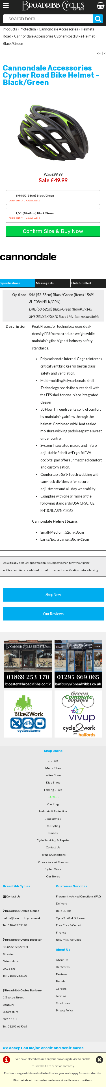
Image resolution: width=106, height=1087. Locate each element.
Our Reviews (53, 613)
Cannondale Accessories (58, 29)
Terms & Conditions (53, 854)
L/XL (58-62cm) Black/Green (31, 216)
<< (99, 53)
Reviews (61, 974)
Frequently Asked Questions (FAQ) (78, 896)
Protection (28, 29)
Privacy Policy (64, 1010)
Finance (61, 932)
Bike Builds (63, 910)
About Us (62, 959)
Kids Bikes (53, 782)
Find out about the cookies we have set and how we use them (52, 1080)
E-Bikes (53, 760)
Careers (61, 988)
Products (10, 29)
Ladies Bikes (53, 775)
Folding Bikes (53, 789)
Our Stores (53, 876)
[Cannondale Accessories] (28, 269)
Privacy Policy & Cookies (53, 862)
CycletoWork (53, 869)
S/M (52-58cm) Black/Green (31, 198)
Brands (53, 833)
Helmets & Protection (53, 811)
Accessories (53, 818)
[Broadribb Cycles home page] (53, 10)
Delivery (61, 903)
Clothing (53, 804)
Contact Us (53, 847)
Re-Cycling (53, 826)
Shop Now (53, 594)
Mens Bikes (53, 768)
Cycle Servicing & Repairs (53, 840)
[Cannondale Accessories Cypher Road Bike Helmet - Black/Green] (53, 133)
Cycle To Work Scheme (70, 918)
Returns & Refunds (68, 939)
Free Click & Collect (68, 925)
